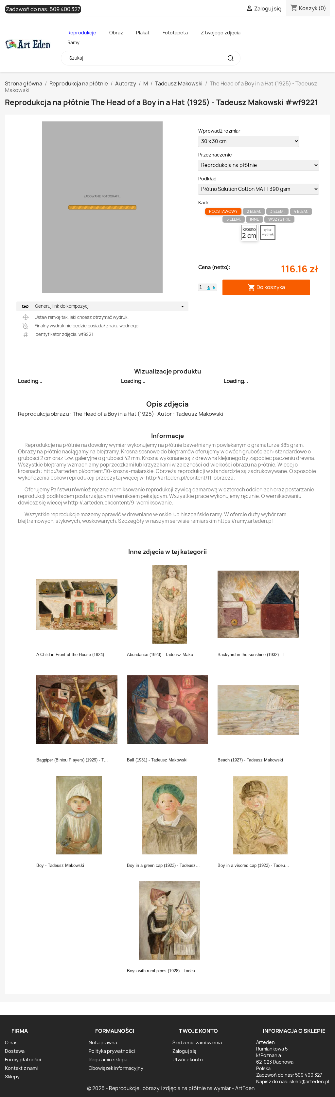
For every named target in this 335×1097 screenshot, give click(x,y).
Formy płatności (23, 1059)
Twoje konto (198, 1030)
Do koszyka (266, 287)
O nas (11, 1042)
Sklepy (12, 1076)
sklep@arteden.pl (309, 1081)
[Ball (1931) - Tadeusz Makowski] (169, 709)
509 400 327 (65, 9)
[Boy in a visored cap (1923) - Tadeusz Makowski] (260, 814)
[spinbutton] (200, 287)
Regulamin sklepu (108, 1059)
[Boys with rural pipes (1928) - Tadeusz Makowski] (169, 920)
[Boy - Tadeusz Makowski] (78, 814)
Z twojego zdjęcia (220, 32)
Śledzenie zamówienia (197, 1042)
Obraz (116, 32)
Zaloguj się (184, 1051)
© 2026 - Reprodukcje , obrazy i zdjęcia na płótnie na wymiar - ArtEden (171, 1088)
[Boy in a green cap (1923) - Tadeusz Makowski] (169, 814)
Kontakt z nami (21, 1068)
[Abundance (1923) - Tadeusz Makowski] (169, 604)
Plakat (143, 32)
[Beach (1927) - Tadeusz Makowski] (260, 709)
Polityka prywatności (112, 1051)
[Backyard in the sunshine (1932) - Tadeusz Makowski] (260, 604)
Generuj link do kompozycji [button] (55, 306)
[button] (208, 287)
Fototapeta (175, 32)
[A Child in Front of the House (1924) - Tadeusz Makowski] (78, 604)
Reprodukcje (81, 32)
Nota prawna (103, 1042)
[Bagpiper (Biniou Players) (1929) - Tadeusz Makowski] (78, 709)
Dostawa (15, 1051)
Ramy (73, 42)
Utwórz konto (187, 1059)
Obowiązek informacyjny (116, 1068)
